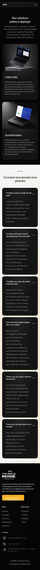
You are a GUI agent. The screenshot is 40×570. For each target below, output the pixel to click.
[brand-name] (5, 5)
